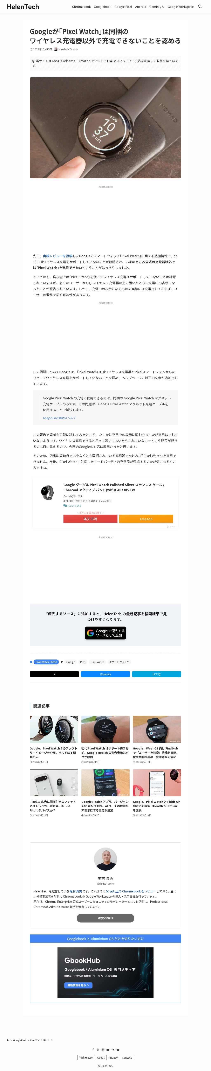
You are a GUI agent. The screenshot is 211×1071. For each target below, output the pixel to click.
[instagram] (103, 1050)
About (100, 1057)
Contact (127, 1057)
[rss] (113, 1050)
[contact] (118, 1050)
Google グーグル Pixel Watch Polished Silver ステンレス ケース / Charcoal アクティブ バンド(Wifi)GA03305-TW (113, 487)
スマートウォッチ (119, 662)
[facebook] (93, 1050)
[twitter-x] (98, 1050)
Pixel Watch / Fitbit (46, 662)
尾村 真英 (76, 891)
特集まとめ (86, 1057)
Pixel (83, 662)
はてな (156, 674)
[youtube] (108, 1050)
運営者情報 (105, 918)
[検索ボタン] (199, 6)
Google (70, 662)
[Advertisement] (105, 219)
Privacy (113, 1057)
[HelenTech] (23, 6)
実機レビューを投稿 (58, 255)
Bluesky (105, 674)
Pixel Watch (97, 662)
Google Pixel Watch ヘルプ (59, 418)
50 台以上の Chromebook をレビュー (131, 891)
